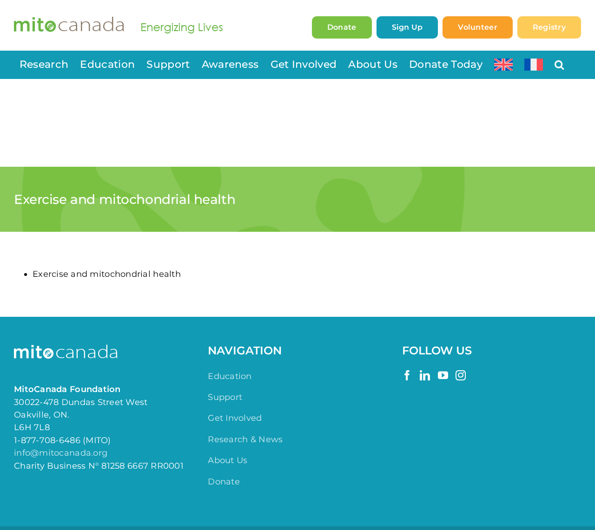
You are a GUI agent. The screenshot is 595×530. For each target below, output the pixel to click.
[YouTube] (443, 375)
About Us (227, 460)
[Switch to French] (533, 65)
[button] (559, 65)
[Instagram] (461, 375)
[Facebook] (407, 375)
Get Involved (235, 418)
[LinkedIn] (425, 375)
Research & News (245, 439)
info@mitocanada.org (60, 453)
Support (225, 397)
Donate (224, 482)
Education (229, 376)
